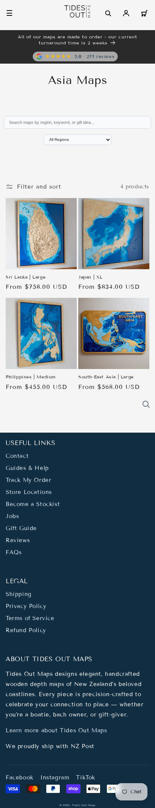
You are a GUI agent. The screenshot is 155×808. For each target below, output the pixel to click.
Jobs (12, 516)
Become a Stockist (33, 504)
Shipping (19, 594)
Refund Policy (26, 630)
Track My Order (28, 480)
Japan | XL (90, 277)
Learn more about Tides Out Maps (56, 730)
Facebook (19, 777)
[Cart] (144, 13)
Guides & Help (27, 468)
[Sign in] (126, 13)
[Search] (108, 13)
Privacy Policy (26, 606)
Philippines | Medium (31, 377)
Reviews (18, 540)
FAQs (13, 552)
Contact (17, 456)
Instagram (54, 777)
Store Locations (29, 492)
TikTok (85, 777)
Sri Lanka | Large (26, 277)
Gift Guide (21, 528)
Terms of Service (30, 618)
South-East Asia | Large (106, 377)
